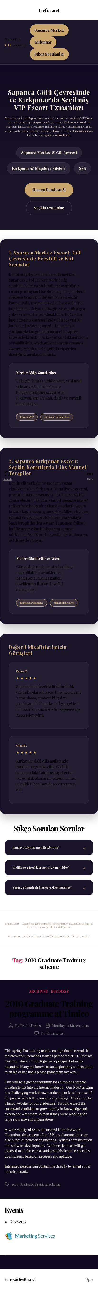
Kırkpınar (43, 42)
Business (60, 991)
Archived (39, 991)
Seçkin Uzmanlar (49, 207)
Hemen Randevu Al (49, 189)
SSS (82, 168)
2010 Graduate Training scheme (36, 1184)
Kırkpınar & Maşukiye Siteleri (38, 168)
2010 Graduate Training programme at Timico (49, 1008)
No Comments (52, 1033)
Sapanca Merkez (49, 30)
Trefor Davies (30, 1025)
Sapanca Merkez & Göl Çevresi (49, 152)
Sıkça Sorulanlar (49, 53)
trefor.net (49, 10)
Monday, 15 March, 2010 (70, 1025)
